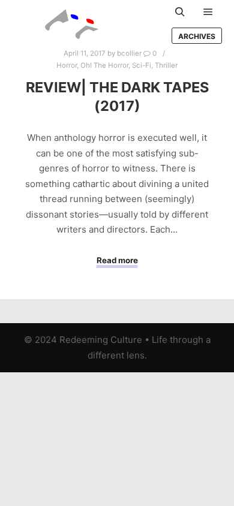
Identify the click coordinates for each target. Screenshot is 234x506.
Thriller (166, 65)
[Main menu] (208, 12)
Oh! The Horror (104, 65)
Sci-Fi (141, 65)
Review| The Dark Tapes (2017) (117, 97)
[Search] (180, 12)
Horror (66, 65)
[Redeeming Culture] (72, 24)
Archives (196, 36)
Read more (117, 260)
